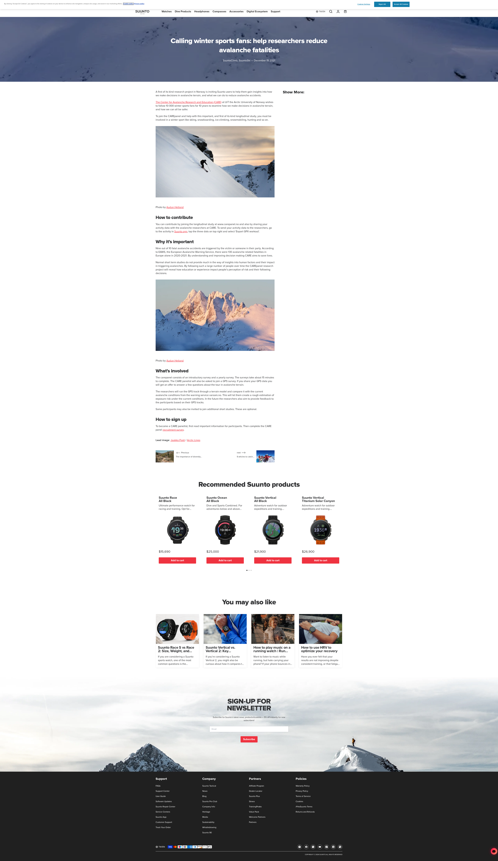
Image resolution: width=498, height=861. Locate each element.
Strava (252, 801)
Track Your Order (163, 827)
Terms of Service (303, 796)
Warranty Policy (303, 786)
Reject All (382, 4)
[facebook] (306, 847)
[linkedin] (333, 847)
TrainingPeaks (255, 807)
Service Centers (163, 812)
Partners (252, 822)
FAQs (158, 786)
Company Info (208, 807)
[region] (249, 4)
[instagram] (299, 847)
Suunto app (180, 231)
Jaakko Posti (178, 440)
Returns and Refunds (305, 812)
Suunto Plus (254, 796)
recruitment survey (173, 430)
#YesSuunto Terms (304, 807)
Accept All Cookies (401, 4)
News (204, 791)
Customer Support (164, 822)
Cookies (299, 801)
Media (205, 817)
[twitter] (313, 847)
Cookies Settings (363, 4)
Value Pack (254, 812)
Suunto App (161, 817)
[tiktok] (326, 847)
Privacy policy (139, 4)
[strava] (340, 847)
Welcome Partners (257, 817)
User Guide (161, 796)
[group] (177, 641)
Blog (204, 796)
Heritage (206, 812)
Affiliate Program (256, 786)
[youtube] (319, 847)
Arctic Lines (193, 440)
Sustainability (208, 822)
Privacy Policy (302, 791)
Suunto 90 (207, 833)
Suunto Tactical (209, 786)
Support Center (163, 791)
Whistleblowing (209, 827)
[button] (246, 570)
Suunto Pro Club (209, 801)
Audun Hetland (175, 207)
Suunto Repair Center (165, 807)
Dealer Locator (255, 791)
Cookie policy (128, 4)
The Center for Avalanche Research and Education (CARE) (189, 102)
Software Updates (164, 801)
